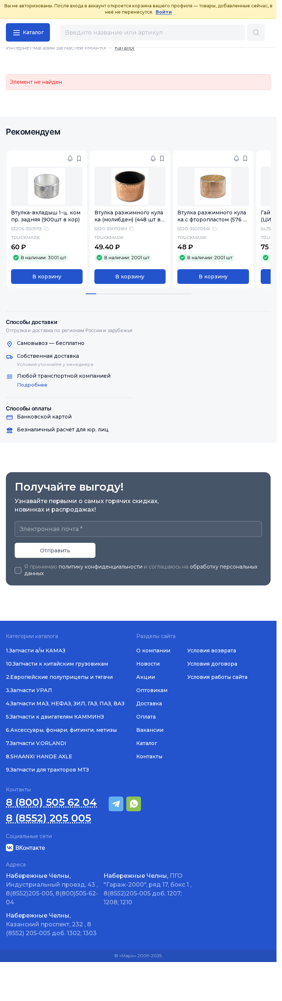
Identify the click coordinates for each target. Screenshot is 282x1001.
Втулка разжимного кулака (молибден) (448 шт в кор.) (129, 219)
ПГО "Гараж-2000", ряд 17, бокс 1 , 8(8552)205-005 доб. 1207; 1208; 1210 (147, 889)
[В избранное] (79, 158)
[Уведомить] (70, 158)
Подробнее (32, 385)
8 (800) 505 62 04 (51, 802)
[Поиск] (256, 32)
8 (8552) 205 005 (48, 818)
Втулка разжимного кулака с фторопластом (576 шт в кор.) (212, 219)
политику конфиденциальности (100, 566)
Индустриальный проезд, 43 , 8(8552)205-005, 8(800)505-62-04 (52, 889)
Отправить (55, 550)
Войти (164, 12)
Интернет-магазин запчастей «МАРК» (56, 48)
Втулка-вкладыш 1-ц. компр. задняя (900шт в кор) (45, 216)
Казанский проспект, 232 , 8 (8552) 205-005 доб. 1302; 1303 (51, 924)
